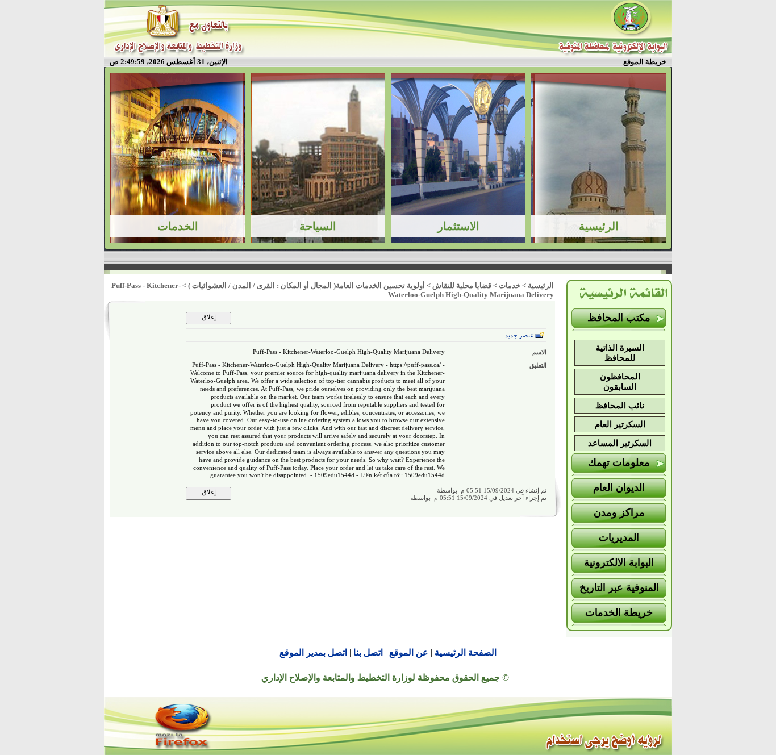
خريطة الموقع (644, 61)
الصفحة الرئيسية (466, 652)
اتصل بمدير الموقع (313, 652)
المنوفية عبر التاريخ (619, 587)
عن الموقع (408, 652)
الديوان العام (619, 487)
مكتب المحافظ (618, 317)
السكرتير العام (620, 424)
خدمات (509, 285)
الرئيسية (541, 285)
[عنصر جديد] (539, 335)
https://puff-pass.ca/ (415, 365)
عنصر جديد (519, 335)
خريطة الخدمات (619, 612)
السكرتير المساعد (620, 443)
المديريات (619, 537)
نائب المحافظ (619, 405)
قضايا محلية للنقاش (461, 285)
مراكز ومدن (619, 512)
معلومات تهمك (619, 462)
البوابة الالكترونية (619, 562)
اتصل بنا (368, 652)
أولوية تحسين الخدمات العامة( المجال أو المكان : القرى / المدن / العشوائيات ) (306, 285)
